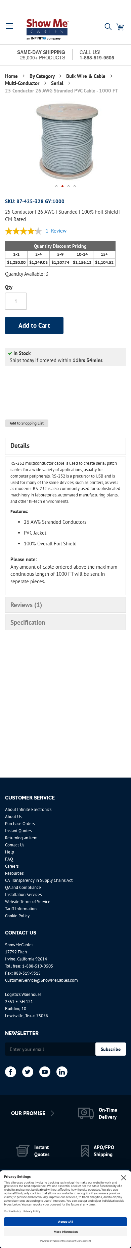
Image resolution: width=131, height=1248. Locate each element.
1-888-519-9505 (37, 966)
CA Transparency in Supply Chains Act (39, 880)
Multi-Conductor (23, 83)
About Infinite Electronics (28, 809)
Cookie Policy (17, 916)
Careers (11, 866)
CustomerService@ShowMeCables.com (41, 980)
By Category (43, 76)
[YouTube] (44, 1071)
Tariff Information (21, 909)
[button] (9, 26)
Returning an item (21, 838)
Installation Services (23, 894)
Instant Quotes (18, 831)
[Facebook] (10, 1071)
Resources (14, 873)
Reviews (25, 605)
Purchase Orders (20, 823)
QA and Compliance (23, 887)
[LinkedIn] (62, 1071)
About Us (13, 816)
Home (12, 76)
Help (9, 852)
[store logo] (47, 29)
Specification (27, 622)
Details (20, 445)
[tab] (65, 446)
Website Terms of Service (27, 901)
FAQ (9, 859)
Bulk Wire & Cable (86, 76)
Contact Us (14, 845)
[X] (27, 1071)
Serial (57, 83)
